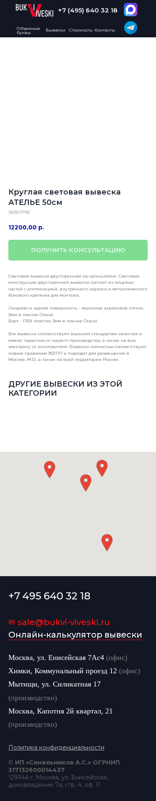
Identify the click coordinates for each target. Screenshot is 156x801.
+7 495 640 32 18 (49, 596)
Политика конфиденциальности (56, 747)
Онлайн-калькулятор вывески (75, 635)
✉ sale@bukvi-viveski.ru (59, 622)
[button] (86, 483)
